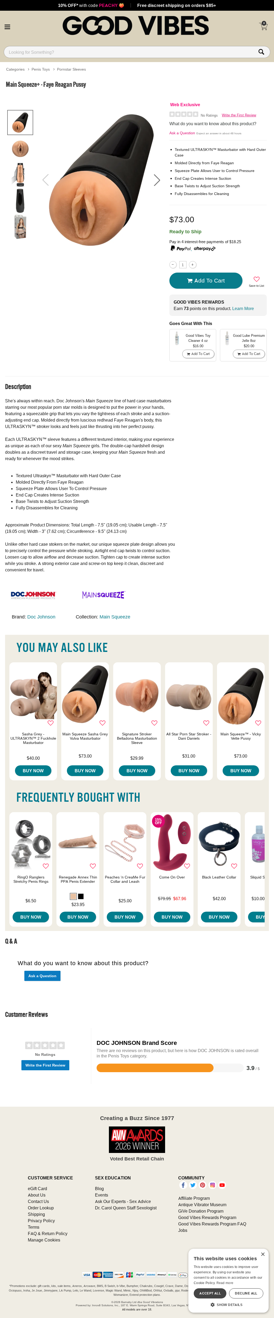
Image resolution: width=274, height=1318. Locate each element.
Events (101, 1195)
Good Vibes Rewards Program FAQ (212, 1224)
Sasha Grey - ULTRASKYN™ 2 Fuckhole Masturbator (33, 738)
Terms (33, 1227)
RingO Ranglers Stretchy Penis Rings (30, 879)
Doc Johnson (41, 617)
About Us (36, 1195)
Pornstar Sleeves (71, 69)
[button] (7, 26)
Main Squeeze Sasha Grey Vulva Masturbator (85, 736)
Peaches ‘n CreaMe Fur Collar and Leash (125, 879)
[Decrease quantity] (173, 264)
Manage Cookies (44, 1240)
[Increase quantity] (192, 264)
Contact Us (38, 1201)
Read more (225, 1283)
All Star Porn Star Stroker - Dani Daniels (188, 736)
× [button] (263, 1254)
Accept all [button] (210, 1293)
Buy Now (33, 770)
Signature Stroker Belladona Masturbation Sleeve (137, 738)
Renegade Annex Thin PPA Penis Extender (78, 879)
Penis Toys (41, 69)
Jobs (182, 1230)
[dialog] (228, 1281)
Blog (99, 1188)
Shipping (36, 1214)
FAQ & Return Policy (47, 1233)
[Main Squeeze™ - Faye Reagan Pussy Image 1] (101, 179)
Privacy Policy (41, 1220)
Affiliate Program (194, 1198)
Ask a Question (182, 133)
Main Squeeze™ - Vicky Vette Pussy (240, 736)
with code (91, 5)
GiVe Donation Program (200, 1211)
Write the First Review (239, 115)
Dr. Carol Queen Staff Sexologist (126, 1207)
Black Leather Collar (219, 877)
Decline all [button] (246, 1293)
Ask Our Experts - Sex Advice (123, 1201)
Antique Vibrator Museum (202, 1204)
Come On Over (172, 877)
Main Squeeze (115, 617)
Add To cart (209, 280)
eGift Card (37, 1188)
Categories (15, 69)
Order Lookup (41, 1207)
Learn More (243, 308)
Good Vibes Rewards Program (207, 1217)
